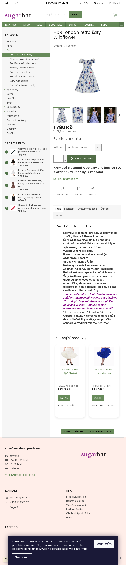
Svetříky (11, 98)
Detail (64, 397)
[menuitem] (11, 24)
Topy (9, 102)
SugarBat (15, 507)
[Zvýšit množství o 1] (65, 157)
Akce (9, 45)
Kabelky (11, 124)
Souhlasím (104, 544)
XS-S (60, 405)
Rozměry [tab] (69, 208)
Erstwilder (12, 111)
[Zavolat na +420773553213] (10, 3)
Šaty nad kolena (19, 81)
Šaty (9, 50)
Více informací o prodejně (20, 474)
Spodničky (12, 89)
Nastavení (22, 557)
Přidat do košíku (84, 158)
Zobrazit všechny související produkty (87, 431)
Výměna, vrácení (76, 505)
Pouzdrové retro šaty (22, 76)
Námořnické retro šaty (23, 85)
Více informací (78, 549)
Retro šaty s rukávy (21, 72)
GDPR (69, 517)
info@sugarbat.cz (20, 497)
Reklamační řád (75, 509)
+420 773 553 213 (19, 502)
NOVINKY (11, 41)
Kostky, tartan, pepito (22, 67)
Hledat (76, 14)
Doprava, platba (75, 501)
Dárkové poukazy (16, 120)
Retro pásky (13, 107)
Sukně (10, 94)
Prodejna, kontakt (57, 3)
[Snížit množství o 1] (65, 160)
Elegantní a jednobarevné (24, 59)
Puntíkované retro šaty (23, 63)
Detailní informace (64, 178)
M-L (102, 405)
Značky (11, 133)
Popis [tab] (58, 208)
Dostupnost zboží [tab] (87, 208)
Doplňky (11, 128)
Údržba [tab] (105, 208)
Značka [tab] (59, 215)
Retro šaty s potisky (21, 54)
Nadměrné (13, 115)
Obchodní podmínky (78, 513)
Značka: (64, 45)
